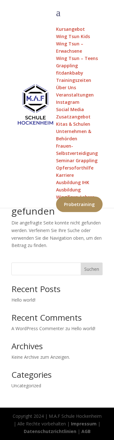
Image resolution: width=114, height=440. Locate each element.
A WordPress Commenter (37, 328)
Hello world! (23, 300)
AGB (86, 431)
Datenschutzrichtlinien (50, 431)
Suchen (91, 269)
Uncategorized (26, 386)
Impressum (84, 424)
